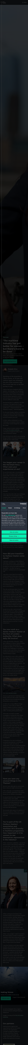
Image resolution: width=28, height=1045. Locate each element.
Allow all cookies (14, 532)
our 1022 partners (10, 515)
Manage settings (13, 536)
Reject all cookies (14, 540)
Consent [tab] (4, 508)
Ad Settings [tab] (17, 508)
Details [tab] (10, 508)
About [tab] (24, 508)
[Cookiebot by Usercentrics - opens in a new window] (20, 504)
